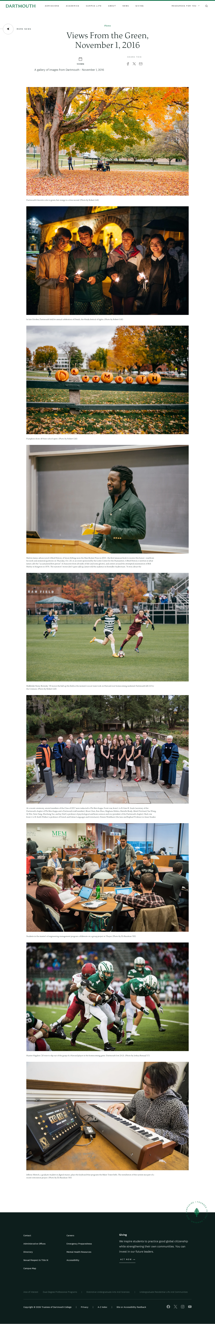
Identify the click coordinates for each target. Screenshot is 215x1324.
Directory (28, 1251)
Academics (72, 6)
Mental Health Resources (79, 1251)
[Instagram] (182, 1307)
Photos (107, 26)
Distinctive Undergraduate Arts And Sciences (108, 1292)
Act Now (126, 1259)
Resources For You (184, 6)
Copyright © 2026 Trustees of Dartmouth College (47, 1307)
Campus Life (94, 6)
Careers (70, 1235)
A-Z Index (102, 1307)
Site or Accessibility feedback (131, 1307)
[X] (175, 1307)
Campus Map (29, 1268)
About (112, 6)
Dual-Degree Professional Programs (60, 1292)
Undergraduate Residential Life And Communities (164, 1292)
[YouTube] (190, 1307)
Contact (27, 1235)
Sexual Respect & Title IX (35, 1260)
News (126, 6)
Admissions (52, 6)
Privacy (84, 1307)
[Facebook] (168, 1307)
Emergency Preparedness (79, 1243)
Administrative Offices (34, 1243)
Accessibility (73, 1260)
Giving (140, 6)
